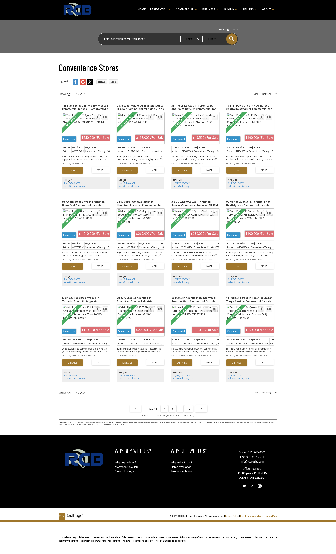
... (180, 409)
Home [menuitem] (142, 9)
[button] (244, 486)
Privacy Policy (232, 516)
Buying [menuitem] (229, 9)
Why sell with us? (181, 462)
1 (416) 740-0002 (72, 183)
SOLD (235, 30)
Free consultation (181, 471)
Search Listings (124, 471)
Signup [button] (102, 81)
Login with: (65, 81)
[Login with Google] (83, 83)
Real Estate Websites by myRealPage (258, 516)
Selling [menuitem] (248, 9)
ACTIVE (222, 30)
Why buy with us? (125, 462)
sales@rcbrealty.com (74, 186)
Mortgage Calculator (127, 467)
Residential (158, 9)
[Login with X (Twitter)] (90, 83)
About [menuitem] (266, 9)
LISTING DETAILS (72, 170)
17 (188, 409)
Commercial (185, 9)
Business (208, 9)
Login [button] (113, 81)
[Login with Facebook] (75, 83)
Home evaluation (181, 467)
